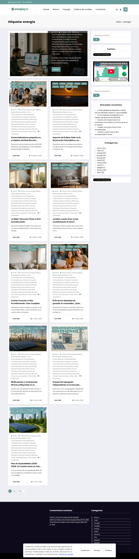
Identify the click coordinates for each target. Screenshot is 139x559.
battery (80, 34)
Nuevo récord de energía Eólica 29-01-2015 (73, 520)
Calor (99, 151)
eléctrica (67, 42)
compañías (55, 42)
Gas (20, 86)
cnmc (53, 37)
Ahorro (56, 9)
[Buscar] (116, 9)
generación (63, 49)
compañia (66, 39)
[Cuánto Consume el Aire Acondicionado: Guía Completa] (28, 257)
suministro (78, 51)
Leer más (56, 69)
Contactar (101, 9)
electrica (61, 42)
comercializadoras (73, 37)
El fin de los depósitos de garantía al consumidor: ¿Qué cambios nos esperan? (66, 302)
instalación (55, 51)
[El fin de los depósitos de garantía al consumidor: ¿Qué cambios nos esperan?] (69, 257)
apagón (58, 34)
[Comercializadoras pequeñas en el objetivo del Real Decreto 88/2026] (28, 94)
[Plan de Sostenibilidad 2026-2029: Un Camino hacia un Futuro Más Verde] (28, 420)
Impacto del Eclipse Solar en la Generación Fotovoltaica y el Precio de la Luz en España (67, 139)
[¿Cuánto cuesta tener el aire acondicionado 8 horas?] (69, 175)
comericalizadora (57, 39)
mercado (61, 51)
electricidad (55, 44)
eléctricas (74, 42)
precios (72, 51)
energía (80, 44)
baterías (74, 34)
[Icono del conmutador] (125, 9)
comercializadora (61, 37)
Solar (33, 86)
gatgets (100, 167)
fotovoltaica (74, 46)
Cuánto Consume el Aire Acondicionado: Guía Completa (25, 302)
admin (55, 32)
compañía (73, 39)
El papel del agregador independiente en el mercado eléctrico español (66, 383)
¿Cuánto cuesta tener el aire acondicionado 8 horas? (65, 220)
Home (46, 9)
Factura (14, 86)
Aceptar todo (85, 550)
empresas (69, 44)
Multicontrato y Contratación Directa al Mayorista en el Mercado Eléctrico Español (24, 383)
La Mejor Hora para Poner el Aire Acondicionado (26, 220)
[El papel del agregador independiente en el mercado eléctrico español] (69, 338)
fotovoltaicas (56, 49)
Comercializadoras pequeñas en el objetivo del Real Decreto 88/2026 (26, 139)
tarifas (58, 54)
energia (74, 44)
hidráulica (71, 49)
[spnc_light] (120, 9)
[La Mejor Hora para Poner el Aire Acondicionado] (28, 175)
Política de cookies (83, 9)
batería (64, 34)
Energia (66, 9)
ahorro (54, 34)
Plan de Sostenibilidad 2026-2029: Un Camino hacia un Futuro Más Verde (26, 465)
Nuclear (26, 86)
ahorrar (76, 32)
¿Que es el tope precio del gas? (67, 517)
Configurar (108, 550)
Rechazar (97, 550)
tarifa (53, 54)
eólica (62, 46)
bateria (69, 34)
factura (67, 46)
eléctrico (62, 44)
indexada (78, 49)
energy (54, 46)
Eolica (42, 83)
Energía (28, 83)
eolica (58, 46)
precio (67, 51)
